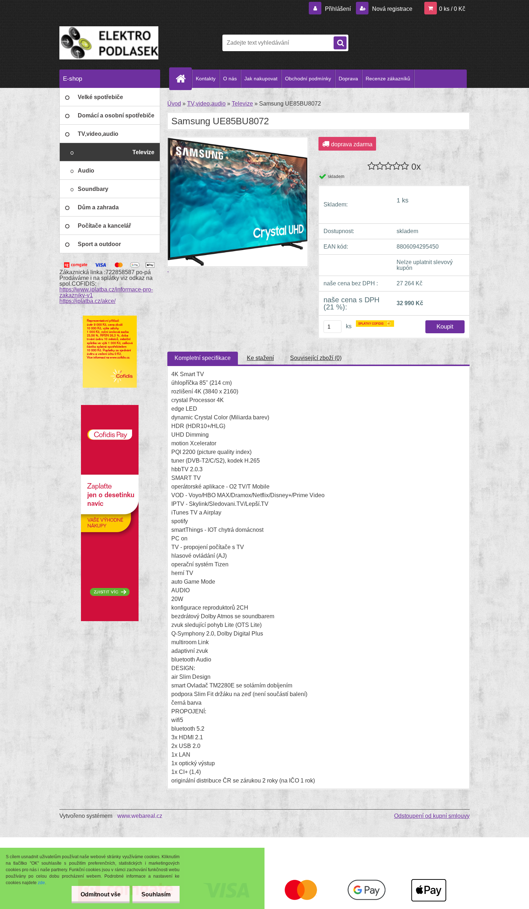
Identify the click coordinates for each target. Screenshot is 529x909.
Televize (242, 104)
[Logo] (108, 43)
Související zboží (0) (316, 358)
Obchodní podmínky (308, 78)
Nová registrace (391, 9)
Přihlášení (338, 9)
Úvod (174, 104)
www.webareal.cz (139, 816)
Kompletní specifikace (203, 358)
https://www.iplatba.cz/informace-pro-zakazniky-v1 (106, 292)
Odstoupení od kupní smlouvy (432, 816)
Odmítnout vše (101, 894)
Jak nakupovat (260, 78)
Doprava (348, 78)
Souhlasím (156, 894)
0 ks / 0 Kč (452, 9)
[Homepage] (183, 79)
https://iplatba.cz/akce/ (87, 301)
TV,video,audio (206, 104)
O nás (230, 78)
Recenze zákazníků (388, 78)
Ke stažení (260, 358)
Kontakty (206, 78)
